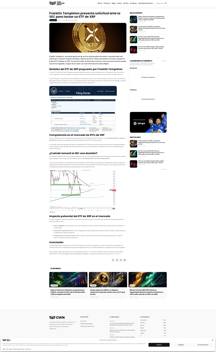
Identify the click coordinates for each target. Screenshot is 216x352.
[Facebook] (113, 260)
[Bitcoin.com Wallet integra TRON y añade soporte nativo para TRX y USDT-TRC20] (133, 49)
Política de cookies (7, 349)
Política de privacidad (18, 349)
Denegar (181, 345)
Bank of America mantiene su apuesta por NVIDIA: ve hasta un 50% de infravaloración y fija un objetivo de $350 (151, 18)
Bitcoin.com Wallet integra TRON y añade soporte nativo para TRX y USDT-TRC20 (151, 47)
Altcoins (93, 285)
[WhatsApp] (124, 260)
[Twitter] (166, 3)
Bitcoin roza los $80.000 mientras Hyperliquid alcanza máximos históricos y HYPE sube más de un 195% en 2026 (151, 38)
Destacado (53, 20)
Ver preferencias (203, 345)
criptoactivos (117, 254)
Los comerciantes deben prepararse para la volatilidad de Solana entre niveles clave (122, 324)
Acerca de (28, 349)
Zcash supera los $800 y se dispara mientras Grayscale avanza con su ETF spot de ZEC (151, 28)
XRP (88, 252)
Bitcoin (132, 285)
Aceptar (159, 345)
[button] (212, 340)
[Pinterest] (121, 260)
